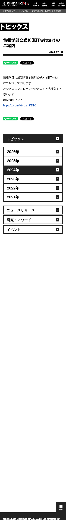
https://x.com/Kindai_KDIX (19, 105)
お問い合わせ (44, 4)
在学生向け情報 (62, 4)
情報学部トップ (9, 11)
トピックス (23, 11)
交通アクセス (36, 4)
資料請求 (53, 4)
